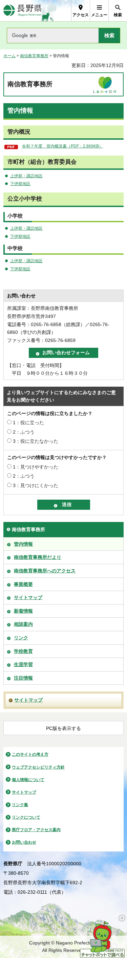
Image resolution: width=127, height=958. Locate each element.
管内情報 (23, 544)
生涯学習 (23, 664)
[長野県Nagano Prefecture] (22, 10)
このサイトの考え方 (30, 754)
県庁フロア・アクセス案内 (36, 829)
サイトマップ (28, 597)
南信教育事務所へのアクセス (45, 570)
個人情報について (28, 779)
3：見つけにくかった (35, 485)
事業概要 (23, 584)
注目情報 (23, 678)
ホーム (9, 55)
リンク (21, 637)
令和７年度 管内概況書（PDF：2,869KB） (62, 146)
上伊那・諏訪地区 (26, 176)
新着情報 (23, 611)
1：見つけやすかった (35, 467)
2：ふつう (24, 432)
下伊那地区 (20, 183)
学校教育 (23, 651)
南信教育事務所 (34, 55)
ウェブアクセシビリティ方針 (38, 767)
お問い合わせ (24, 842)
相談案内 (23, 624)
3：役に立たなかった (35, 441)
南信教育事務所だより (37, 557)
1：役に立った (28, 422)
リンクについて (26, 817)
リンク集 (20, 804)
